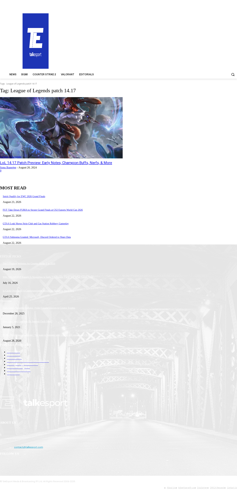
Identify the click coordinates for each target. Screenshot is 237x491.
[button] (233, 74)
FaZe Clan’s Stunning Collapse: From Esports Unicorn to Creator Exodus (39, 308)
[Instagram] (12, 462)
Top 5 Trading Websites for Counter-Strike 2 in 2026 (29, 263)
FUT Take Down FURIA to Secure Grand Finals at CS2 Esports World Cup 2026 (43, 210)
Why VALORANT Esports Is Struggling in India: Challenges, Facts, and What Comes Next (48, 277)
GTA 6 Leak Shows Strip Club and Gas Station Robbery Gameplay (36, 223)
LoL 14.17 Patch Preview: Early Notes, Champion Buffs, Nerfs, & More (56, 163)
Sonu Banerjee (8, 167)
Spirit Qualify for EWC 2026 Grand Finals (24, 196)
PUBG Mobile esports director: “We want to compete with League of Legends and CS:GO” (47, 335)
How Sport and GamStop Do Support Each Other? (28, 321)
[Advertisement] (154, 40)
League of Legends (10, 156)
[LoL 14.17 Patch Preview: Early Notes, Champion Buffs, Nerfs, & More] (61, 127)
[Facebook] (3, 462)
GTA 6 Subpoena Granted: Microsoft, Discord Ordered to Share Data (37, 237)
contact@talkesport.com (28, 447)
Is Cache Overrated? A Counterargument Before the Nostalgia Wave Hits (38, 290)
